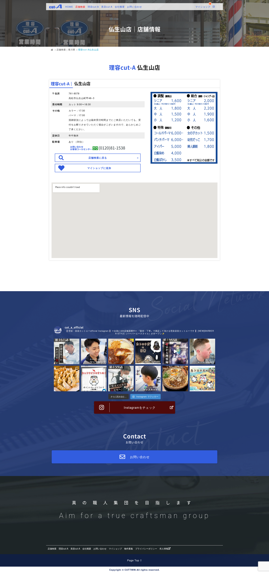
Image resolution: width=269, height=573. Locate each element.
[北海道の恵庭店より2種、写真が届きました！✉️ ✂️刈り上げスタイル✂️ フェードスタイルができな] (148, 378)
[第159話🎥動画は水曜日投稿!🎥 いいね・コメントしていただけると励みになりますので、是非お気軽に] (121, 378)
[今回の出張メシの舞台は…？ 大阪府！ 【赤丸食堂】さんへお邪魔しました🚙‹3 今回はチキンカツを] (121, 351)
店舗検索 (80, 6)
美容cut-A (106, 6)
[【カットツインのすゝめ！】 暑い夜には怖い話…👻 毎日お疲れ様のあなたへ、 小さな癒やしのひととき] (148, 351)
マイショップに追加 (99, 168)
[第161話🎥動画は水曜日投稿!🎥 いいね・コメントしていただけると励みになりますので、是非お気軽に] (66, 351)
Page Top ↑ (134, 560)
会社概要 (120, 6)
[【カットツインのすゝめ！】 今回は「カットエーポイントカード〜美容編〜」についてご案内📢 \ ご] (93, 378)
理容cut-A (93, 6)
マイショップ (115, 548)
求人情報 (163, 548)
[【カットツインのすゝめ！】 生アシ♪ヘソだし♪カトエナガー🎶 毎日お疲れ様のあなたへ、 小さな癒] (202, 378)
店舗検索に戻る (97, 157)
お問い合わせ (134, 6)
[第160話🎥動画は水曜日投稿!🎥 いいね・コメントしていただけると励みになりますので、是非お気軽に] (175, 351)
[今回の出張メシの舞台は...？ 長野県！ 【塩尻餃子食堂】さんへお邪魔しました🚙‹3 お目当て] (66, 378)
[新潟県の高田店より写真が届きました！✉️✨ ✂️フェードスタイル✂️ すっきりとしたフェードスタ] (202, 351)
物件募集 (128, 548)
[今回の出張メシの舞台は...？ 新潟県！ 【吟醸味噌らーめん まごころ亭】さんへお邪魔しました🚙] (175, 378)
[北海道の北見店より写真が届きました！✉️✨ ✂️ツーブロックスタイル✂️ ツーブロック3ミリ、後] (93, 351)
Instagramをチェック (140, 407)
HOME (69, 6)
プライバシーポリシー (146, 548)
